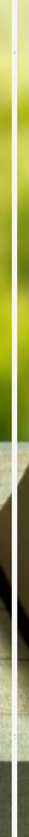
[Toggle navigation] (14, 53)
